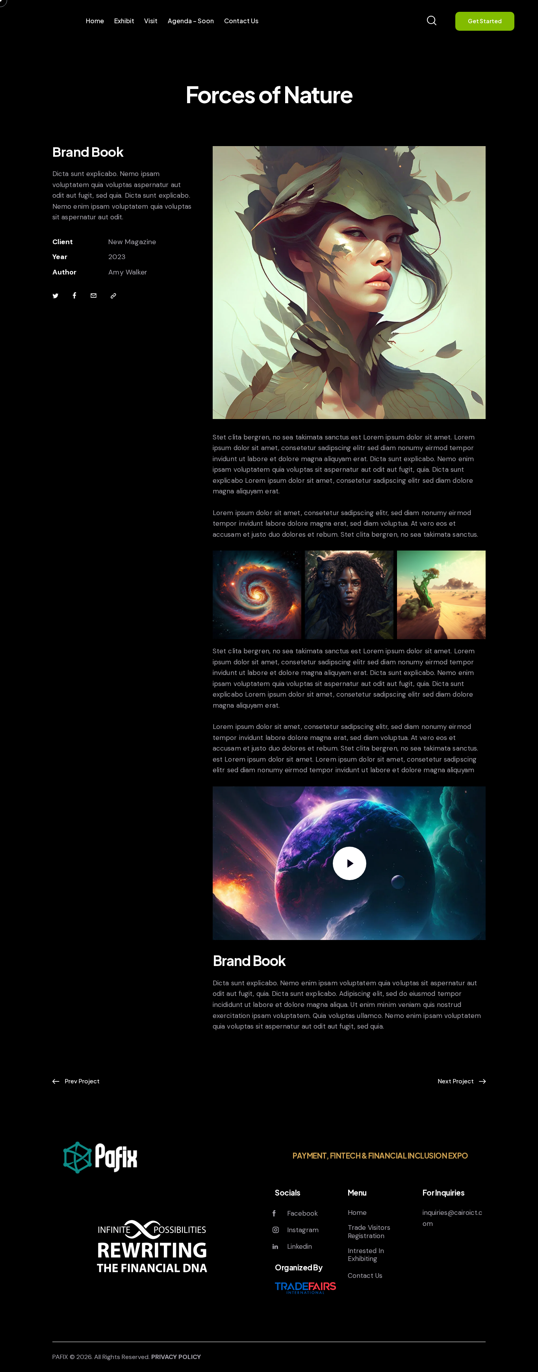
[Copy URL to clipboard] (113, 296)
